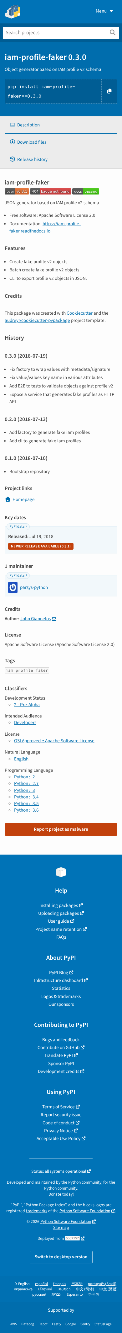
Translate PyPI (58, 1055)
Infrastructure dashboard (58, 980)
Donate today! (61, 1194)
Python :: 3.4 (26, 796)
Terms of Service (58, 1106)
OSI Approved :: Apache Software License (54, 740)
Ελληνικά (45, 1289)
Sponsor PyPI (61, 1063)
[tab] (61, 125)
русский (39, 1294)
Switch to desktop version (61, 1256)
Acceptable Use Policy (58, 1138)
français (59, 1284)
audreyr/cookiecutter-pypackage (37, 320)
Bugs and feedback (61, 1039)
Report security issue (61, 1114)
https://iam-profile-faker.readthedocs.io (45, 227)
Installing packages (58, 905)
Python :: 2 (24, 776)
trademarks (36, 1211)
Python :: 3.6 (26, 810)
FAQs (61, 937)
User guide (58, 921)
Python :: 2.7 (26, 783)
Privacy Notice (58, 1130)
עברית (56, 1294)
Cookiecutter (80, 313)
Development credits (58, 1071)
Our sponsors (61, 1004)
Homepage (24, 499)
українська (23, 1289)
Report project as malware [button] (61, 829)
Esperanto (75, 1294)
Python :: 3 (24, 790)
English (21, 758)
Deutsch (64, 1289)
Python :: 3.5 (26, 803)
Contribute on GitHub (58, 1047)
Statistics (61, 988)
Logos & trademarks (61, 996)
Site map (61, 1227)
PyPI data (16, 526)
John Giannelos (35, 618)
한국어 (93, 1294)
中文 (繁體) (108, 1289)
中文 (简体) (85, 1289)
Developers (25, 722)
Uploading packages (58, 913)
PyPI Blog (58, 972)
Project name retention (58, 929)
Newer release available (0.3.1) (41, 546)
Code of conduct (58, 1122)
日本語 (77, 1284)
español (41, 1284)
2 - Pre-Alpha (27, 704)
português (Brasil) (102, 1284)
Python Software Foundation (84, 1211)
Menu (101, 11)
